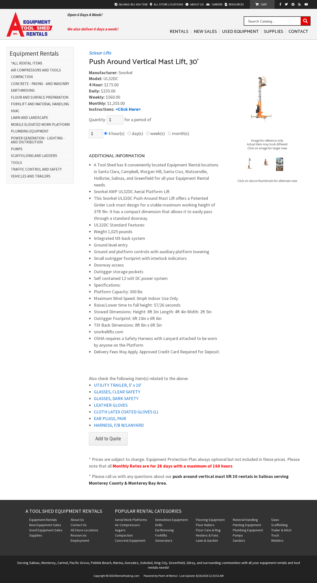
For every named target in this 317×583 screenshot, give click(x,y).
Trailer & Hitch (281, 530)
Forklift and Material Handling (40, 104)
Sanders (239, 540)
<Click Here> (128, 109)
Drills (158, 525)
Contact (298, 31)
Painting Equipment (247, 525)
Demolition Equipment (171, 519)
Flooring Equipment (210, 519)
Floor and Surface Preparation (39, 97)
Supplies (273, 31)
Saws (275, 519)
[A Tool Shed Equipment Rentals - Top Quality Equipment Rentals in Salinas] (29, 35)
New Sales (205, 31)
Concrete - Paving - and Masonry (40, 84)
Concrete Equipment (130, 540)
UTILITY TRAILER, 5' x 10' (117, 385)
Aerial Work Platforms (131, 519)
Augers (120, 530)
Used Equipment (240, 31)
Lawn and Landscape (29, 118)
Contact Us (79, 525)
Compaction (22, 77)
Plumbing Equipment (30, 131)
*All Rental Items (26, 63)
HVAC (15, 111)
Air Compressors (127, 525)
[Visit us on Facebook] (282, 4)
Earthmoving (23, 91)
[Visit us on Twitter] (287, 4)
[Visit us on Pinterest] (293, 4)
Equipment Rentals (43, 519)
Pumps (17, 149)
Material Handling (245, 519)
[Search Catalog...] (305, 21)
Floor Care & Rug (208, 530)
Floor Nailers (205, 525)
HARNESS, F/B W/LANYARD (119, 425)
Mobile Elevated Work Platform (40, 125)
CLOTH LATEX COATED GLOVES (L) (126, 412)
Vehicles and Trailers (31, 176)
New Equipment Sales (45, 525)
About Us (77, 519)
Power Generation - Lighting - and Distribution (38, 140)
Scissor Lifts (100, 53)
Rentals (179, 31)
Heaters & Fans (207, 535)
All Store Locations (84, 530)
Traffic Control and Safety (36, 169)
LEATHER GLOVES (111, 405)
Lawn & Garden (207, 540)
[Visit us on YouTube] (307, 4)
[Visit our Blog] (300, 4)
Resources (79, 535)
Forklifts (161, 535)
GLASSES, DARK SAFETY (116, 398)
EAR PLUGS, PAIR (110, 418)
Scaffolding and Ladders (34, 156)
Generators (163, 540)
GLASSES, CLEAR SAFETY (117, 392)
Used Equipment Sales (45, 530)
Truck (275, 535)
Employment (80, 540)
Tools (16, 163)
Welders (277, 540)
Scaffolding (279, 525)
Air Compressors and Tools (36, 70)
